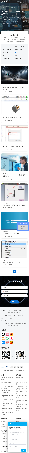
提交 (14, 301)
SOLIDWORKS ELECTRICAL (7, 61)
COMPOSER (18, 58)
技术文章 (20, 7)
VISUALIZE (6, 58)
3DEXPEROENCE (19, 46)
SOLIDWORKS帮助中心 (17, 310)
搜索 (22, 2)
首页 (2, 7)
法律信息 (3, 451)
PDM (16, 52)
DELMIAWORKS (19, 61)
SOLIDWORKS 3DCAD (7, 50)
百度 (9, 310)
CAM (4, 55)
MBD (16, 55)
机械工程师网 (11, 312)
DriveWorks (6, 52)
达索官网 (18, 312)
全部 (4, 46)
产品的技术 (13, 7)
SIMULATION (18, 49)
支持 (7, 7)
